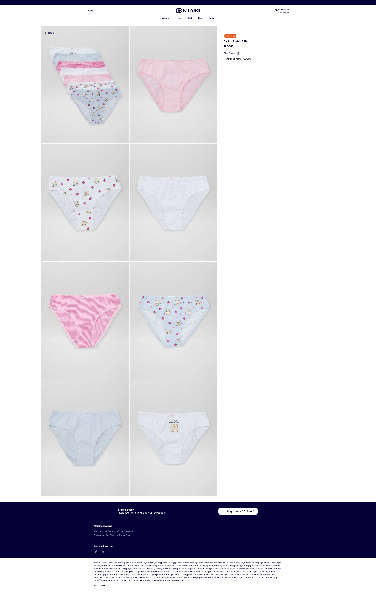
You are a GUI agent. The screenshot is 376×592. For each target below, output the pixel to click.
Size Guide (229, 53)
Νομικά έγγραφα (103, 526)
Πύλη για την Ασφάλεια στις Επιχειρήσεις (112, 535)
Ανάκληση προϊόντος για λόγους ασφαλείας (113, 531)
